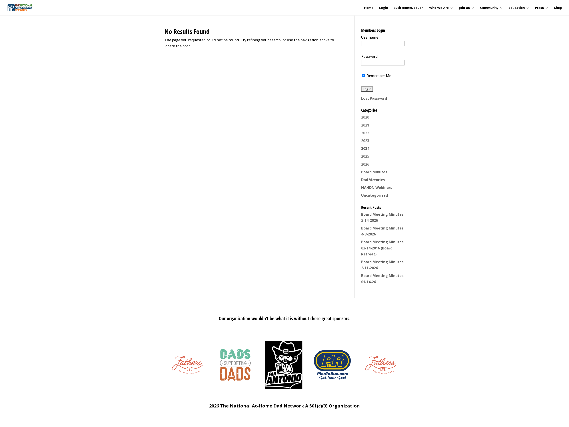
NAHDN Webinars (376, 187)
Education (517, 8)
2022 (365, 132)
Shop (558, 8)
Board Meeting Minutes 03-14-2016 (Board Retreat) (382, 247)
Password (369, 56)
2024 (365, 148)
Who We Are (439, 8)
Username (369, 37)
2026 (365, 164)
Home (368, 8)
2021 (365, 125)
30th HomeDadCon (408, 8)
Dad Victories (373, 179)
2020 (365, 117)
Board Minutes (374, 172)
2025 (365, 156)
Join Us (464, 8)
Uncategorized (374, 195)
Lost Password (374, 98)
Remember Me (378, 75)
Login (383, 8)
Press (539, 8)
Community (489, 8)
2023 (365, 140)
